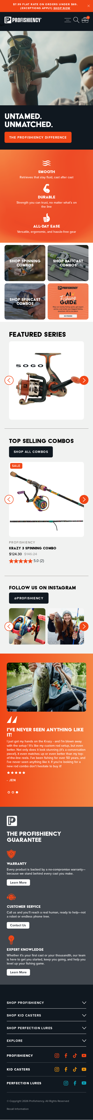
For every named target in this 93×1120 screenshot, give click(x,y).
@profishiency (29, 596)
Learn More (18, 882)
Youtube (85, 1056)
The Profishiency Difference (38, 137)
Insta (58, 1056)
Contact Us (18, 924)
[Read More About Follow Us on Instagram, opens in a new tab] (27, 626)
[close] (88, 6)
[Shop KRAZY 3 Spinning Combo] (46, 512)
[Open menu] (67, 20)
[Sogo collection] (46, 380)
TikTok (76, 1069)
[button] (83, 380)
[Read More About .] (68, 301)
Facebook (67, 1056)
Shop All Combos (31, 451)
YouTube (85, 1069)
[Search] (76, 20)
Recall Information (18, 1109)
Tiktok (76, 1056)
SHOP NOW (61, 8)
